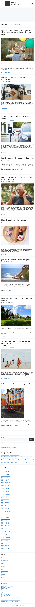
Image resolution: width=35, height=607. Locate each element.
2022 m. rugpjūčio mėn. (5, 543)
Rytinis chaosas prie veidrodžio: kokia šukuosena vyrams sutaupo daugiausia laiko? (16, 456)
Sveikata (3, 577)
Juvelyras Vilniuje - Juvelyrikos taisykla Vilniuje (9, 601)
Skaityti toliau (4, 69)
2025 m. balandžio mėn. (5, 494)
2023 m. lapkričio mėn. (5, 520)
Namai (4, 336)
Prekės (4, 214)
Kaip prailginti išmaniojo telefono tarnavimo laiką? (10, 455)
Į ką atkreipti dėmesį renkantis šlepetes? (16, 260)
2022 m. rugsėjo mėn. (5, 542)
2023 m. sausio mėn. (5, 536)
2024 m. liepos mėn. (5, 508)
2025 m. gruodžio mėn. (5, 482)
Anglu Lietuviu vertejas (5, 592)
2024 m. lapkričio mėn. (5, 502)
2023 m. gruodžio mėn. (5, 519)
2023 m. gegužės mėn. (5, 529)
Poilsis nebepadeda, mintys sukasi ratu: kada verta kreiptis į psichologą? (14, 458)
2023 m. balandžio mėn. (5, 531)
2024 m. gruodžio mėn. (5, 500)
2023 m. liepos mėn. (5, 526)
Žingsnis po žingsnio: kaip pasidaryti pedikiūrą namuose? (14, 221)
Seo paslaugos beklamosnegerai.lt (7, 586)
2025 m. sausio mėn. (5, 499)
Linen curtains (4, 593)
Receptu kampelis (4, 571)
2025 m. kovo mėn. (4, 496)
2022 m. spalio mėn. (5, 540)
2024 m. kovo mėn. (4, 514)
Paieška (2, 437)
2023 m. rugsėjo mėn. (5, 523)
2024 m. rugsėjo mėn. (5, 505)
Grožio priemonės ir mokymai (6, 595)
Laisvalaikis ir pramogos (7, 72)
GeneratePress (21, 605)
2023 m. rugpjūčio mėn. (5, 525)
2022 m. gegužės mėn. (5, 548)
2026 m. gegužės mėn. (5, 474)
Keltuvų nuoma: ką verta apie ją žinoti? (15, 384)
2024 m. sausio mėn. (5, 517)
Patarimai (4, 254)
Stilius (4, 293)
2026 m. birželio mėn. (5, 473)
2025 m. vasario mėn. (5, 497)
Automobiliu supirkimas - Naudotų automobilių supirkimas (12, 597)
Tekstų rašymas (4, 590)
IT (1, 558)
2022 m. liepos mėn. (5, 545)
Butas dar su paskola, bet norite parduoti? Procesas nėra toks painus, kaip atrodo (16, 462)
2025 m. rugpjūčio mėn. (5, 488)
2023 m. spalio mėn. (5, 522)
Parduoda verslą (4, 588)
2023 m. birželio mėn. (5, 528)
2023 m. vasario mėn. (5, 534)
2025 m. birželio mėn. (5, 491)
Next (6, 432)
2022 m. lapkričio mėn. (5, 539)
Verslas (2, 578)
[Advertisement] (17, 14)
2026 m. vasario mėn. (5, 479)
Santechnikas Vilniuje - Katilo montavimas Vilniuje (10, 600)
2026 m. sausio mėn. (5, 480)
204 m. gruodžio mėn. (5, 549)
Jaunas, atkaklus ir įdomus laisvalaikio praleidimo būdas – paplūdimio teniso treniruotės (15, 343)
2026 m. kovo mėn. (4, 477)
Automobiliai (5, 152)
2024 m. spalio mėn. (5, 503)
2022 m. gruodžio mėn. (5, 537)
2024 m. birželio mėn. (5, 509)
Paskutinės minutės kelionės (6, 589)
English (2, 557)
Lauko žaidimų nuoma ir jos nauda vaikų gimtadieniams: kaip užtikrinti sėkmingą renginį (16, 32)
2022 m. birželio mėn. (5, 546)
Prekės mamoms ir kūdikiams (6, 594)
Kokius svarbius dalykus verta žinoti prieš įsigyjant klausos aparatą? (16, 178)
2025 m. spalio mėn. (5, 485)
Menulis (2, 561)
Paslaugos (4, 428)
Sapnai (2, 572)
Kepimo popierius (4, 596)
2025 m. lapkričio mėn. (5, 483)
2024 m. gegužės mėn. (5, 511)
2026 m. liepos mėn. (5, 471)
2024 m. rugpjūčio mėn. (5, 506)
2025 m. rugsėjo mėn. (5, 486)
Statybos (3, 574)
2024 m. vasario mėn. (5, 516)
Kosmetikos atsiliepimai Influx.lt (7, 587)
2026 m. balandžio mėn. (5, 476)
